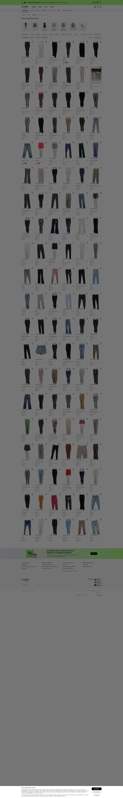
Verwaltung (96, 795)
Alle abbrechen (96, 792)
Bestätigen (96, 788)
